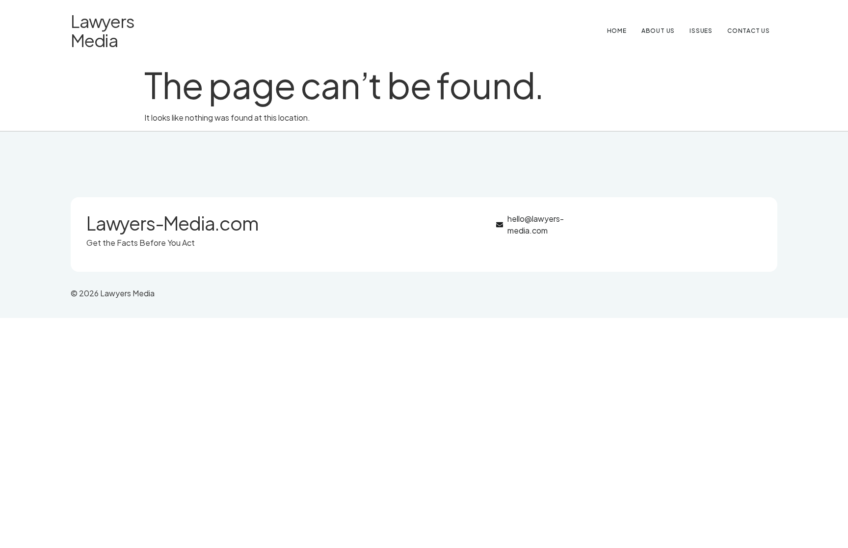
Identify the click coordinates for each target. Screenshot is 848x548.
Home (617, 30)
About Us (658, 30)
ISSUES (701, 30)
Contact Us (748, 30)
